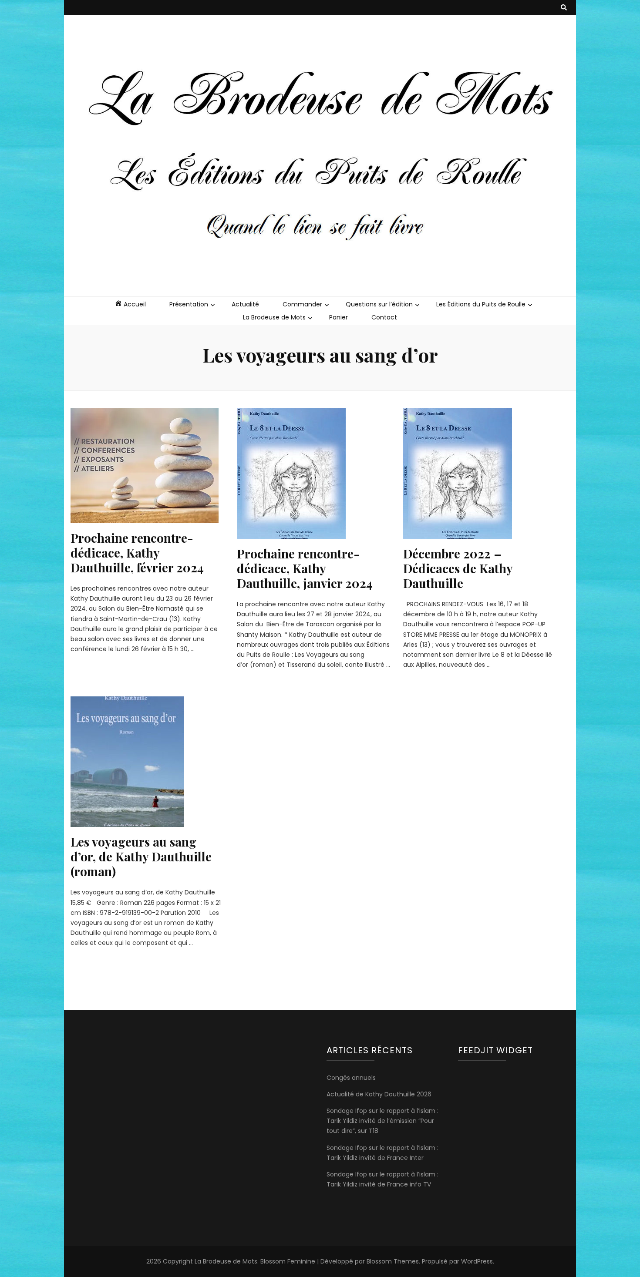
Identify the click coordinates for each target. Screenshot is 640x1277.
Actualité (245, 304)
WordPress (477, 1261)
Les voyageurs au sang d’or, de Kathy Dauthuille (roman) (141, 856)
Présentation (188, 304)
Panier (338, 317)
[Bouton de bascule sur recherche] (564, 8)
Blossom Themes (393, 1261)
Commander (302, 304)
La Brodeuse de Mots (274, 317)
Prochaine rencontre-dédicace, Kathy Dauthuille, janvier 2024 (305, 568)
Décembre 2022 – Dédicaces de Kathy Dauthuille (457, 568)
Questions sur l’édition (379, 304)
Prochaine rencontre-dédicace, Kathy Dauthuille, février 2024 (137, 552)
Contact (384, 317)
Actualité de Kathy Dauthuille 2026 (379, 1094)
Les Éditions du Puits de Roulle (480, 304)
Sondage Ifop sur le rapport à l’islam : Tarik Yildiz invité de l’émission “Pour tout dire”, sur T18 (382, 1120)
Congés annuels (351, 1077)
